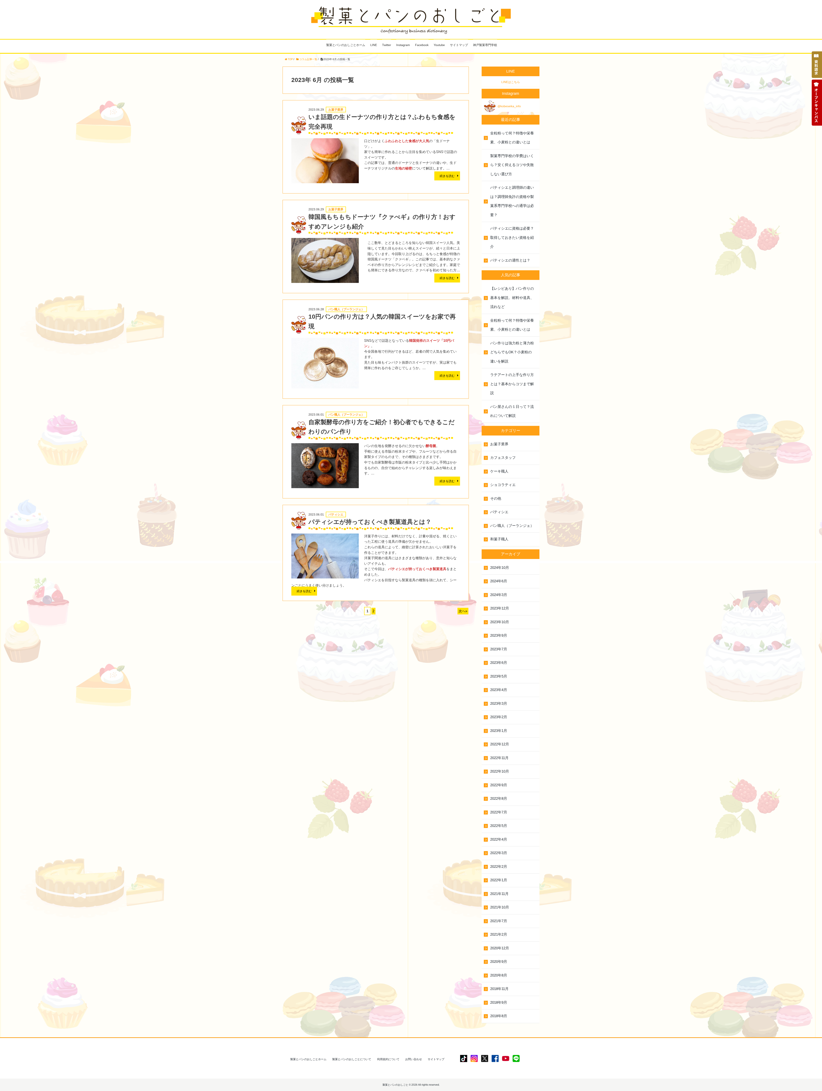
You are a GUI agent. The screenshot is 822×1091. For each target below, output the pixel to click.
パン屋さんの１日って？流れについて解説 (512, 411)
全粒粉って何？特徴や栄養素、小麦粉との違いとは (512, 137)
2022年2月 (498, 867)
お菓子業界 (499, 444)
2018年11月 (499, 989)
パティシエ (499, 512)
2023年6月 (498, 663)
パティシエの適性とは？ (510, 260)
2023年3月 (498, 704)
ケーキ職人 (499, 471)
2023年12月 (499, 608)
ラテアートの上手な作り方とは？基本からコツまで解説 (512, 384)
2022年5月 (498, 826)
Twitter (386, 45)
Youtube (439, 45)
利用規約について (388, 1059)
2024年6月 (498, 581)
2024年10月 (499, 568)
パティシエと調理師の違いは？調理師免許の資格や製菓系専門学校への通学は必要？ (512, 201)
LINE (373, 45)
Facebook (422, 45)
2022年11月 (499, 758)
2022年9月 (498, 785)
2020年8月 (498, 975)
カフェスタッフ (503, 458)
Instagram (403, 45)
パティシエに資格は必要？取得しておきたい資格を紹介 (512, 237)
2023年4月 (498, 690)
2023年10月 (499, 622)
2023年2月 (498, 717)
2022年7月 (498, 812)
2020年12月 (499, 948)
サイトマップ (459, 45)
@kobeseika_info (509, 106)
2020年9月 (498, 962)
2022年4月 (498, 839)
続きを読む (447, 176)
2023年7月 (498, 649)
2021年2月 (498, 934)
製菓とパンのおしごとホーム (345, 45)
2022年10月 (499, 771)
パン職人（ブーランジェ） (512, 526)
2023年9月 (498, 635)
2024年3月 (498, 595)
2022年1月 (498, 880)
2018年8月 (498, 1016)
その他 (495, 498)
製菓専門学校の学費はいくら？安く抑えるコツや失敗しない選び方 (512, 165)
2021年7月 (498, 921)
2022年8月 (498, 799)
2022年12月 (499, 744)
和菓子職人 (499, 539)
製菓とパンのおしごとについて (351, 1059)
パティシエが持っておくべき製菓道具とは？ (369, 522)
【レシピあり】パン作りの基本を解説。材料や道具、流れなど (512, 298)
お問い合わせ (413, 1059)
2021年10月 (499, 907)
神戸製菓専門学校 (485, 45)
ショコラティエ (503, 485)
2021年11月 (499, 894)
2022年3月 (498, 853)
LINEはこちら (510, 82)
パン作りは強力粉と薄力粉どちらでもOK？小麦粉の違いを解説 (512, 352)
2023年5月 (498, 676)
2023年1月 (498, 731)
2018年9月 (498, 1002)
